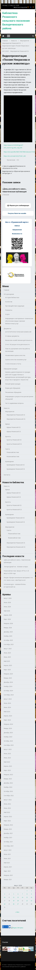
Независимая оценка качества (15, 355)
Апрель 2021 (8, 867)
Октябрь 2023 (8, 741)
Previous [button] (3, 193)
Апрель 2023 (8, 766)
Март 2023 (7, 770)
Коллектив (8, 302)
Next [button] (32, 193)
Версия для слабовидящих (19, 205)
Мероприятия (9, 411)
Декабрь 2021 (8, 833)
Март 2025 (7, 670)
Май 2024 (7, 711)
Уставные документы (12, 336)
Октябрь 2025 (8, 640)
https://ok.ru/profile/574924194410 (33, 7)
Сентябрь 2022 (9, 795)
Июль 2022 (7, 804)
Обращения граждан (10, 369)
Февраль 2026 (8, 623)
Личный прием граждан (12, 384)
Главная (6, 290)
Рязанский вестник (13, 452)
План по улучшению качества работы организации (17, 350)
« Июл (17, 912)
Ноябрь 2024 (8, 686)
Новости (6, 408)
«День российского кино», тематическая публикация (17, 561)
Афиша (7, 424)
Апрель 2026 (8, 615)
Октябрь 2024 (8, 691)
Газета (7, 449)
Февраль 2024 (8, 724)
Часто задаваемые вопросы (14, 403)
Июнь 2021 (7, 858)
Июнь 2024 (7, 707)
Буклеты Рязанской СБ (14, 440)
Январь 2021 (8, 879)
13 (18, 897)
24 (4, 904)
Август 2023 (8, 749)
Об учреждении (9, 294)
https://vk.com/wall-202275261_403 (15, 156)
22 (27, 900)
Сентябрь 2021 (9, 846)
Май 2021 (7, 863)
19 (13, 900)
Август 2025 (8, 649)
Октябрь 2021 (8, 842)
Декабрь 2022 (8, 783)
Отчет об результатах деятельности (17, 344)
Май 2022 (7, 812)
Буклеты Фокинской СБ (14, 444)
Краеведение (9, 461)
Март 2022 (7, 821)
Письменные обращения (13, 392)
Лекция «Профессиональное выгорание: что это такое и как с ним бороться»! (18, 579)
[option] (18, 191)
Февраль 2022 (8, 825)
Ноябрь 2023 (8, 737)
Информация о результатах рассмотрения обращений (19, 398)
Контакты (7, 475)
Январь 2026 (8, 628)
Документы (7, 328)
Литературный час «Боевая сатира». (16, 567)
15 (27, 897)
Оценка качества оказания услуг (15, 359)
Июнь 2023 (7, 758)
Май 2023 (7, 762)
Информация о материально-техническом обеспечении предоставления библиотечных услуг (19, 321)
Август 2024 (8, 699)
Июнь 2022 (7, 808)
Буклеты (8, 436)
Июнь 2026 (7, 607)
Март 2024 (7, 720)
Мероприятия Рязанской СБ (19, 51)
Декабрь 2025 (8, 632)
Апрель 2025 (8, 665)
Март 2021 (7, 871)
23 (31, 900)
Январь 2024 (8, 728)
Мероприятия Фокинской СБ (16, 419)
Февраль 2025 (8, 674)
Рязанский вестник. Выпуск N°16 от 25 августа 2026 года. (16, 572)
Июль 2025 (7, 653)
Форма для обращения (12, 388)
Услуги (7, 314)
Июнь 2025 (7, 657)
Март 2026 (7, 619)
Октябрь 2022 (8, 791)
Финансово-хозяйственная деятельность (18, 340)
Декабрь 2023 (8, 732)
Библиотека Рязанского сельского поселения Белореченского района (16, 20)
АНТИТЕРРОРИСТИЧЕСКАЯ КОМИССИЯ (18, 332)
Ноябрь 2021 (8, 837)
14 (22, 897)
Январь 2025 (8, 678)
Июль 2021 (7, 854)
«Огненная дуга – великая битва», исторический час (15, 585)
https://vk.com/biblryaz (30, 7)
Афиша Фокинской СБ (14, 431)
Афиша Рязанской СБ (13, 427)
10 (4, 897)
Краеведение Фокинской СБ (16, 469)
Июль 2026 (7, 602)
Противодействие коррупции (14, 306)
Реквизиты (8, 310)
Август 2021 (8, 850)
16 (31, 897)
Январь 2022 (8, 829)
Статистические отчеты (13, 364)
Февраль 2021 (8, 875)
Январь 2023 (8, 779)
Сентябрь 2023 (9, 745)
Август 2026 (8, 598)
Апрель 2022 (8, 816)
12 (13, 897)
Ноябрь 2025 (8, 636)
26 (13, 904)
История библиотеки (12, 297)
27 (18, 904)
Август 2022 (8, 800)
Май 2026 (7, 611)
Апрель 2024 (8, 716)
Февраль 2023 (8, 774)
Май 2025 (7, 661)
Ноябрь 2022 (8, 787)
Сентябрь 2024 (9, 695)
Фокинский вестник (13, 456)
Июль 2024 (7, 703)
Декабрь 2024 (8, 682)
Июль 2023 (7, 753)
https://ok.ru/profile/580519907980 (28, 7)
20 (18, 900)
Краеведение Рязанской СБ (15, 465)
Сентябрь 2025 (9, 644)
